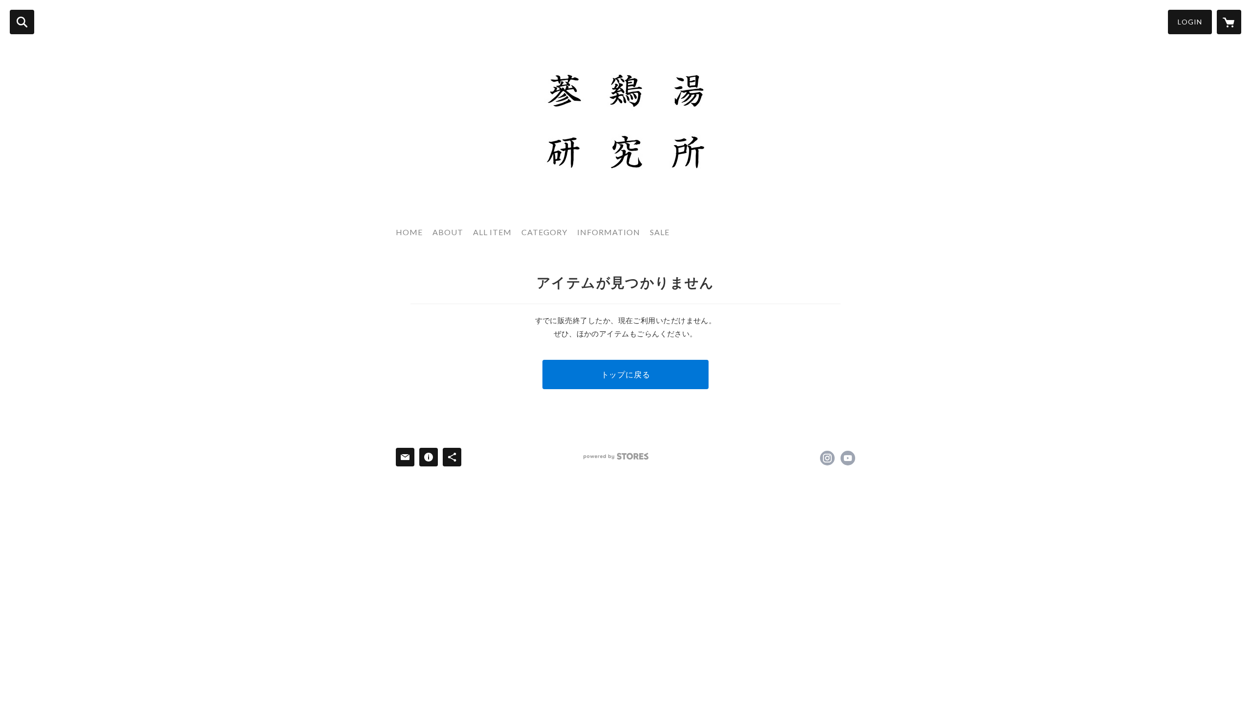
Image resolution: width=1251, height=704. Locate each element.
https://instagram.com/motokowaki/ (827, 458)
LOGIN (1190, 22)
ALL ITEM (492, 232)
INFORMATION (608, 232)
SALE (659, 232)
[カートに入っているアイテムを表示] (1229, 22)
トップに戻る (625, 374)
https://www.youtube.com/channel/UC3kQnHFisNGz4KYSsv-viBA (848, 458)
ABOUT (447, 232)
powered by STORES (615, 456)
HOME (409, 232)
